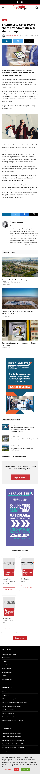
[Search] (36, 7)
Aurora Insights (6, 668)
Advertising (5, 692)
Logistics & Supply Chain (9, 654)
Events (4, 675)
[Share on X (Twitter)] (18, 41)
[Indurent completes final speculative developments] (5, 448)
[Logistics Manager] (20, 8)
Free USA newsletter (8, 709)
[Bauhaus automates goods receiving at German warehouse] (20, 330)
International (5, 665)
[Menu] (3, 7)
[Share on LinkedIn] (7, 41)
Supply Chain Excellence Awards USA (13, 736)
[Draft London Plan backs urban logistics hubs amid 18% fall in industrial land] (20, 267)
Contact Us (5, 695)
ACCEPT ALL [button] (25, 769)
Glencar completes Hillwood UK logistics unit (24, 439)
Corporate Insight (7, 672)
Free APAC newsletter (8, 717)
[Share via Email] (29, 41)
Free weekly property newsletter (11, 706)
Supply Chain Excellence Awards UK (9, 620)
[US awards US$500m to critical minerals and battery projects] (20, 298)
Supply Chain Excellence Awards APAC (13, 744)
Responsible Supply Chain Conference (13, 747)
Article (5, 20)
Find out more (9, 589)
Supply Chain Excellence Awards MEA (13, 740)
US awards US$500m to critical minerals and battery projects (17, 312)
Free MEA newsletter (8, 713)
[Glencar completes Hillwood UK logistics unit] (5, 438)
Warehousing (6, 657)
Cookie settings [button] (7, 770)
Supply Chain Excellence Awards (11, 733)
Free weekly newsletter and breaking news (14, 702)
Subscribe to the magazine (9, 699)
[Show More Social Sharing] (36, 41)
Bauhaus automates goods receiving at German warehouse (19, 344)
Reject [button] (16, 769)
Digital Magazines (7, 679)
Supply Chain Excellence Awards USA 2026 (9, 581)
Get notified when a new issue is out (12, 720)
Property (4, 661)
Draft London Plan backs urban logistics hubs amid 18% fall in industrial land (20, 281)
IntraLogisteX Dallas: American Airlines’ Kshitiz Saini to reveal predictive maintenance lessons (22, 429)
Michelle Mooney (12, 36)
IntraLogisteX (6, 751)
